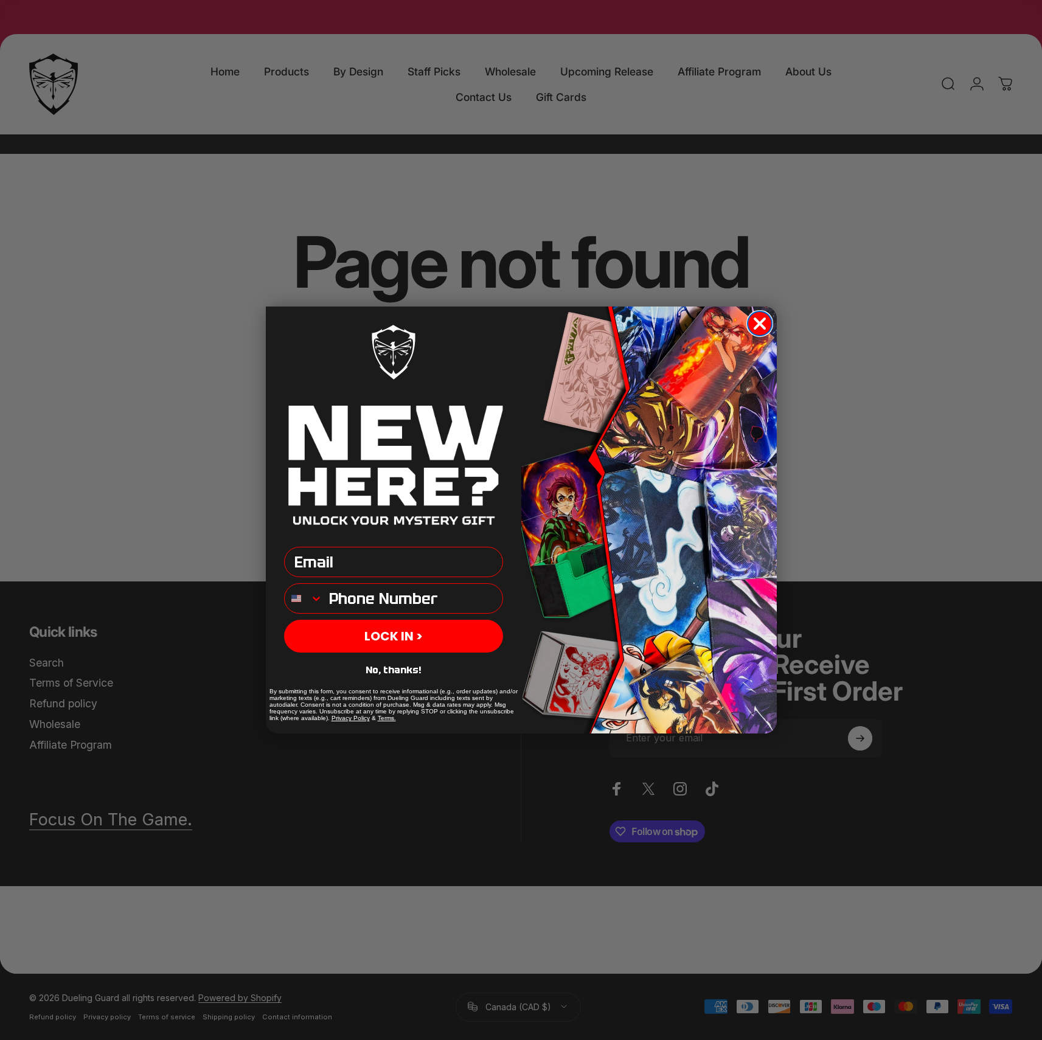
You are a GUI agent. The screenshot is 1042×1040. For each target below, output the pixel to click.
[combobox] (304, 598)
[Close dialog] (760, 323)
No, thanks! (394, 670)
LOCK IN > (393, 636)
